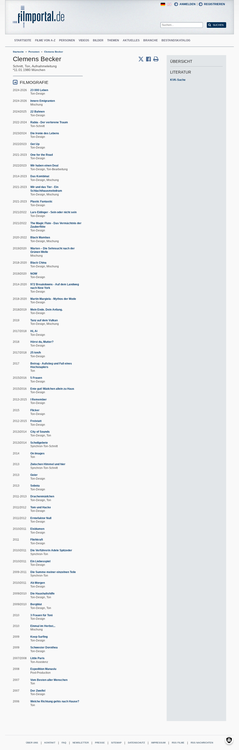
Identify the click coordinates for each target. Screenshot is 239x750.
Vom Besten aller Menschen (48, 680)
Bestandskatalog (176, 40)
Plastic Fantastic (41, 201)
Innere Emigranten (42, 101)
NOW (33, 273)
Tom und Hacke (40, 507)
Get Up (34, 144)
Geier (34, 475)
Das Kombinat (39, 176)
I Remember (38, 399)
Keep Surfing (39, 636)
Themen (113, 40)
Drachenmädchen (42, 496)
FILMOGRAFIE (34, 82)
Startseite (22, 40)
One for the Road (41, 154)
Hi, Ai (33, 331)
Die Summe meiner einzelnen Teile (53, 572)
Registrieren (214, 4)
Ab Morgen (37, 582)
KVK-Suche (178, 79)
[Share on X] (142, 59)
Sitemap (116, 742)
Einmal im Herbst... (42, 626)
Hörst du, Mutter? (41, 341)
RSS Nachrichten (202, 742)
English (169, 4)
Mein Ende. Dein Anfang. (46, 309)
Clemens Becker (53, 51)
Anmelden (187, 4)
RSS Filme (178, 742)
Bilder (98, 40)
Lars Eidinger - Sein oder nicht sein (53, 212)
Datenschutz (136, 742)
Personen (67, 40)
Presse (100, 742)
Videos (84, 40)
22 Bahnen (37, 111)
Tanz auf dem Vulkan (44, 320)
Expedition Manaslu (43, 669)
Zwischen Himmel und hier (47, 464)
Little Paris (37, 658)
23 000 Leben (39, 90)
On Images (37, 453)
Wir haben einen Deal (44, 165)
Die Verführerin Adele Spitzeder (51, 550)
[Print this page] (155, 59)
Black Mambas (40, 237)
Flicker (34, 410)
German (162, 4)
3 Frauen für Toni (41, 615)
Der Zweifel (37, 690)
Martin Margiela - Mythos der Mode (53, 299)
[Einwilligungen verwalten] (229, 740)
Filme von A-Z (45, 40)
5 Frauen (36, 377)
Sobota (35, 485)
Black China (38, 262)
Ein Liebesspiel (40, 561)
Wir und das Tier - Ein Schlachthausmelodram (46, 188)
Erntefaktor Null (40, 518)
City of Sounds (40, 431)
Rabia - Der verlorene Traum (49, 122)
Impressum (158, 742)
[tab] (48, 82)
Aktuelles (131, 40)
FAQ (64, 742)
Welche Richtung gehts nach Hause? (54, 701)
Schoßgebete (39, 442)
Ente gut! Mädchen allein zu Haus (52, 388)
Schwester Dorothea (44, 647)
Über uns (32, 742)
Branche (150, 40)
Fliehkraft (36, 539)
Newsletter (81, 742)
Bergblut (36, 604)
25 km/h (35, 352)
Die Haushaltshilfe (42, 593)
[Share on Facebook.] (149, 59)
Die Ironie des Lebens (44, 133)
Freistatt (36, 421)
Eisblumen (37, 529)
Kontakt (49, 742)
